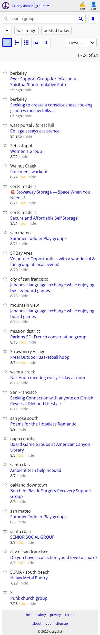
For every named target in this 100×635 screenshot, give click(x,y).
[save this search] (93, 18)
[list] (7, 42)
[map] (46, 42)
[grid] (26, 42)
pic (23, 176)
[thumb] (17, 42)
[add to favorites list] (6, 73)
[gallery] (36, 42)
